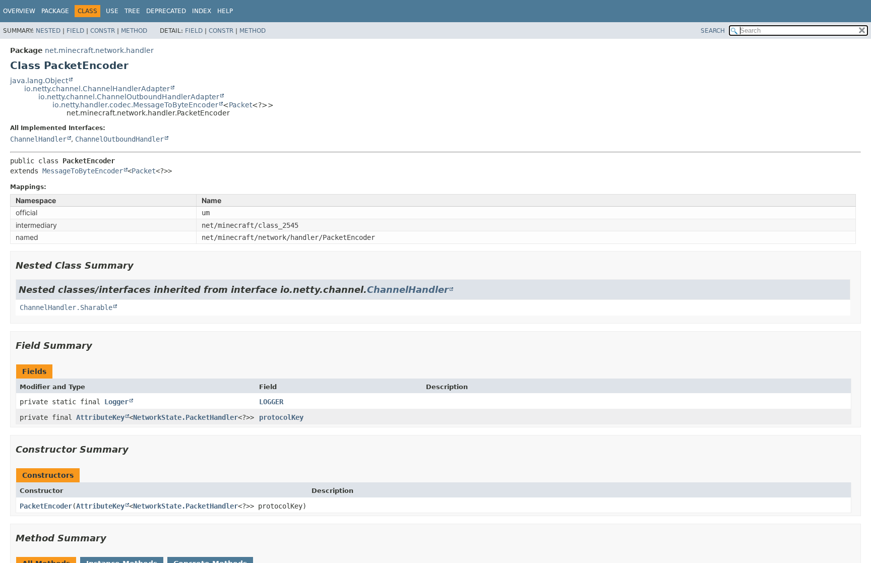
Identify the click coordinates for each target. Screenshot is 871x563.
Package (55, 11)
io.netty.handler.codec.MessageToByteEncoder (135, 105)
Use (112, 11)
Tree (132, 11)
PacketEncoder (46, 506)
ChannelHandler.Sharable (66, 307)
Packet (240, 105)
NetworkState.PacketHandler (185, 417)
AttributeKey (100, 417)
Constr (102, 30)
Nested (48, 30)
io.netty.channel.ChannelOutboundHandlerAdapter (128, 97)
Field (75, 30)
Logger (116, 402)
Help (225, 11)
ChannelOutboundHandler (119, 139)
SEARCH (713, 30)
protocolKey (281, 417)
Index (201, 11)
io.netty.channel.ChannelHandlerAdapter (97, 89)
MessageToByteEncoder (82, 171)
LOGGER (271, 402)
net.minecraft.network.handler (99, 50)
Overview (19, 11)
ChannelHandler (38, 139)
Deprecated (166, 11)
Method (134, 30)
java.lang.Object (39, 81)
